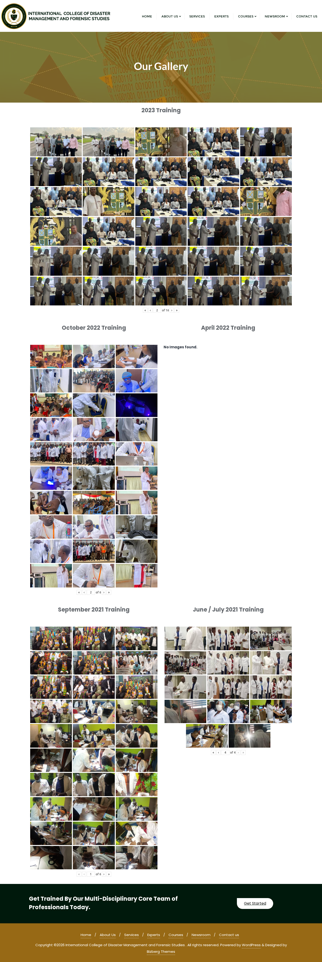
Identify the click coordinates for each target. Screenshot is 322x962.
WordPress (251, 944)
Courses (176, 934)
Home (86, 934)
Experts (153, 934)
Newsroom (201, 934)
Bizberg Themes (161, 951)
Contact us (229, 934)
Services (131, 934)
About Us (108, 934)
